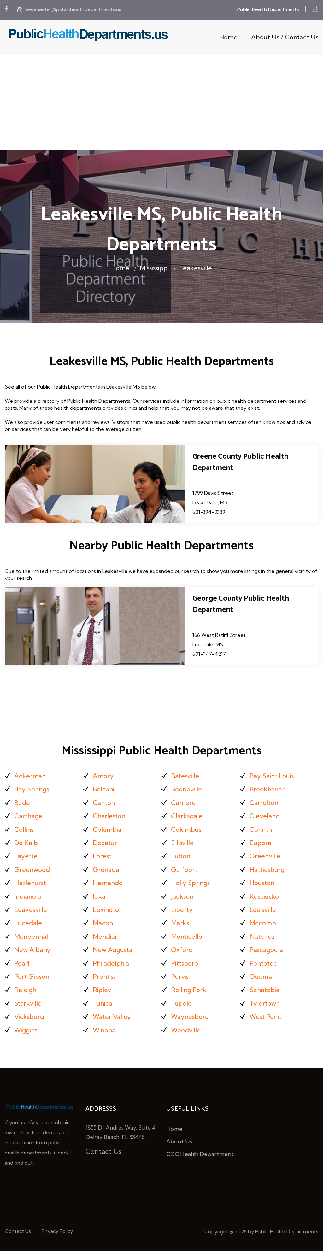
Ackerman (30, 776)
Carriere (183, 803)
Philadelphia (111, 963)
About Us (179, 1141)
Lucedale (28, 923)
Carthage (28, 816)
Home (228, 37)
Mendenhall (32, 936)
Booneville (186, 789)
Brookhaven (268, 789)
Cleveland (265, 816)
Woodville (186, 1030)
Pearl (21, 963)
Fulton (180, 856)
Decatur (105, 843)
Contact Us (103, 1151)
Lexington (108, 909)
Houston (262, 883)
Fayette (26, 856)
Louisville (263, 909)
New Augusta (112, 950)
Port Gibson (31, 976)
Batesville (185, 776)
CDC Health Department (200, 1154)
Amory (103, 776)
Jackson (182, 896)
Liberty (182, 909)
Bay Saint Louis (272, 776)
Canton (104, 803)
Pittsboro (184, 963)
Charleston (109, 816)
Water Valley (112, 1016)
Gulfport (184, 869)
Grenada (106, 869)
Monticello (186, 936)
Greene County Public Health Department (240, 462)
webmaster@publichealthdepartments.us (73, 9)
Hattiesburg (267, 869)
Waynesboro (190, 1016)
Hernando (108, 883)
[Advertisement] (161, 102)
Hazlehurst (30, 883)
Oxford (182, 950)
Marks (180, 923)
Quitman (263, 976)
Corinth (261, 829)
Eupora (260, 843)
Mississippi (154, 268)
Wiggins (25, 1030)
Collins (23, 829)
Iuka (99, 896)
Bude (22, 803)
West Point (265, 1016)
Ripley (102, 990)
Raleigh (25, 990)
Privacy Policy (57, 1231)
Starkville (28, 1003)
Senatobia (264, 990)
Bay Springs (31, 789)
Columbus (186, 829)
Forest (102, 856)
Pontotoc (263, 963)
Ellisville (182, 843)
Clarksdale (187, 816)
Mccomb (263, 923)
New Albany (32, 950)
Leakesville (195, 268)
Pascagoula (266, 950)
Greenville (265, 856)
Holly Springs (190, 883)
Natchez (262, 936)
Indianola (27, 896)
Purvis (180, 976)
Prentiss (104, 976)
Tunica (102, 1003)
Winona (104, 1030)
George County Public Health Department (240, 604)
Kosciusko (264, 896)
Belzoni (103, 789)
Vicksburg (29, 1016)
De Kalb (26, 843)
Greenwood (32, 869)
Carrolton (264, 803)
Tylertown (265, 1003)
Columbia (107, 829)
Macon (103, 923)
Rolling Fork (188, 990)
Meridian (106, 936)
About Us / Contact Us (284, 37)
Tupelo (181, 1003)
